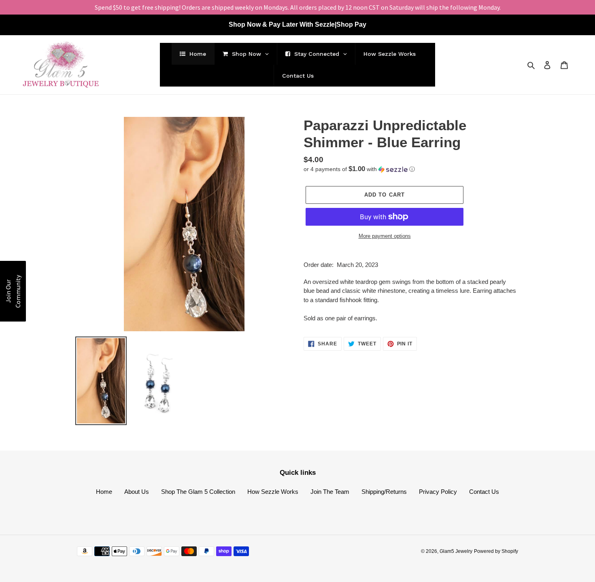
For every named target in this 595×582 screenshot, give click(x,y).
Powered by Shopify (496, 551)
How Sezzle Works (272, 491)
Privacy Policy (438, 491)
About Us (136, 491)
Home (104, 491)
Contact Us (484, 491)
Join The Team (329, 491)
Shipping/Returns (384, 491)
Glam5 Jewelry (456, 551)
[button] (359, 169)
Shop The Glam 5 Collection (198, 491)
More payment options (385, 236)
